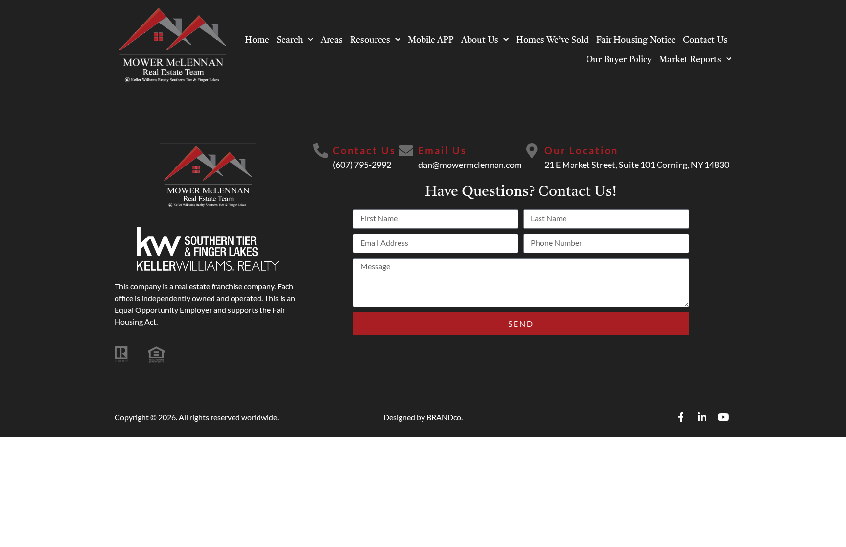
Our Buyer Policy (619, 59)
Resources (370, 40)
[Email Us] (406, 150)
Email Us (442, 150)
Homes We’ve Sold (552, 40)
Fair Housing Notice (636, 40)
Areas (332, 40)
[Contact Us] (320, 150)
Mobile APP (431, 40)
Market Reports (690, 59)
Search (290, 40)
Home (257, 40)
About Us (479, 40)
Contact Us (705, 40)
